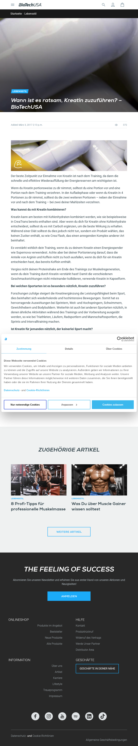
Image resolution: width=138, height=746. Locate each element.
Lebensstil (30, 13)
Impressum (55, 696)
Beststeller (56, 631)
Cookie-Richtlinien (38, 390)
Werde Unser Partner (88, 643)
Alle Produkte (54, 643)
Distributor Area (85, 649)
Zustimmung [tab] (23, 348)
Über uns (57, 665)
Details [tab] (69, 348)
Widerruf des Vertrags (88, 637)
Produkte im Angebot (49, 625)
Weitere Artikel (69, 532)
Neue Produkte (53, 637)
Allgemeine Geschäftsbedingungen (106, 739)
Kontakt (80, 625)
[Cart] (122, 4)
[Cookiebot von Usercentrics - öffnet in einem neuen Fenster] (119, 339)
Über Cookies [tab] (114, 348)
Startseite (16, 13)
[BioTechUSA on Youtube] (62, 716)
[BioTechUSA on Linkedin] (89, 716)
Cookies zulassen (112, 404)
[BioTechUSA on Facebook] (35, 716)
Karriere (57, 678)
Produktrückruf (84, 631)
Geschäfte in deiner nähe (97, 668)
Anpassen (67, 404)
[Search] (103, 4)
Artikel (58, 672)
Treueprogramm (52, 690)
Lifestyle (57, 684)
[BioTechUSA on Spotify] (76, 716)
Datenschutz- (19, 735)
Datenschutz (12, 390)
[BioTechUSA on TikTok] (103, 716)
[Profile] (113, 4)
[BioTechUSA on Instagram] (49, 716)
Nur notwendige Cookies (25, 404)
